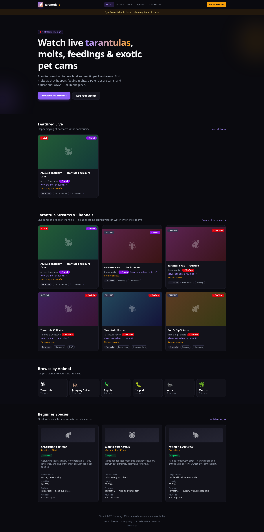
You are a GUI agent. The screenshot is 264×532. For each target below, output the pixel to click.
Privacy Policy (126, 521)
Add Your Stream (86, 95)
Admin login (132, 526)
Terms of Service (111, 521)
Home (109, 4)
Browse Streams (124, 4)
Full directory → (218, 419)
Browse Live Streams (54, 95)
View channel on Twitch (53, 184)
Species (141, 4)
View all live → (219, 129)
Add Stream (155, 4)
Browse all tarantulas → (214, 220)
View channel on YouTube (182, 273)
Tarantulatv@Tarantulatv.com (147, 521)
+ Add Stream (216, 4)
